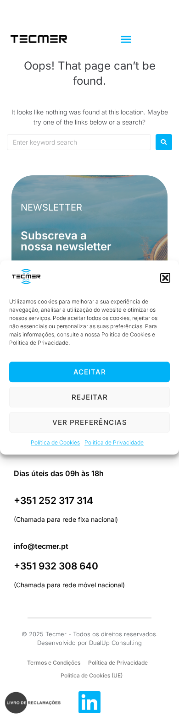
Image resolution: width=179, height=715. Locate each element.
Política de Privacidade (114, 442)
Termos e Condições (53, 662)
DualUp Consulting (115, 642)
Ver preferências (89, 422)
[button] (165, 277)
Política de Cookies (55, 442)
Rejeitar (90, 397)
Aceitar (89, 372)
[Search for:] (79, 142)
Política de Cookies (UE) (92, 675)
